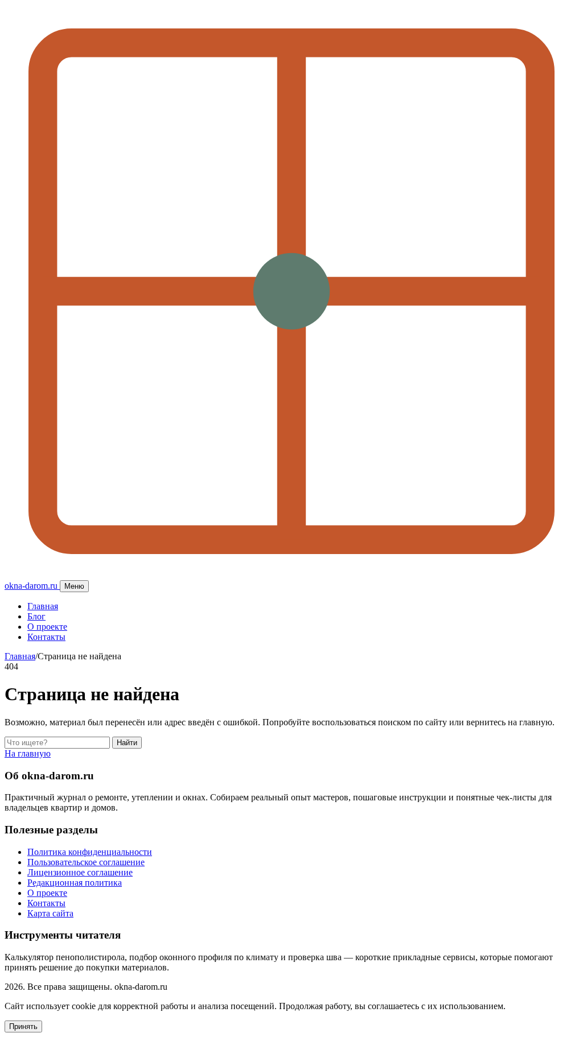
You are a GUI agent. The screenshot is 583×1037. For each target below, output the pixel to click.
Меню (74, 586)
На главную (28, 753)
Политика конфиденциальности (89, 852)
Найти (127, 742)
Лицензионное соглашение (80, 872)
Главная (42, 606)
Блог (36, 616)
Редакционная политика (74, 882)
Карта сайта (50, 913)
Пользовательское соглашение (86, 862)
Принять (23, 1026)
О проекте (47, 626)
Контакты (46, 637)
